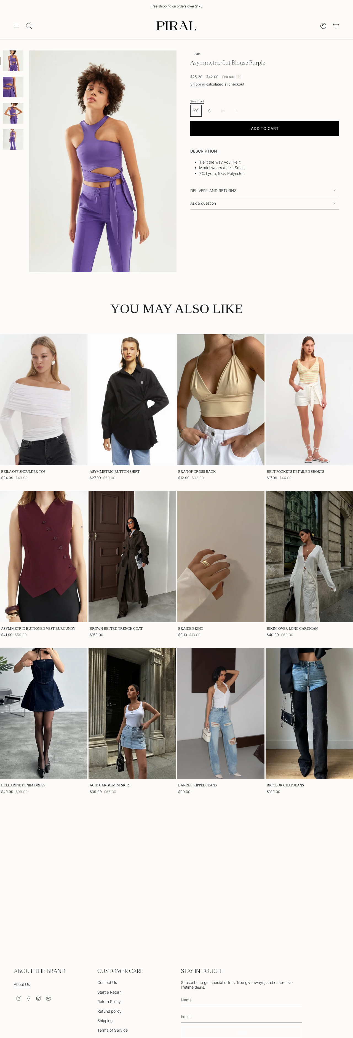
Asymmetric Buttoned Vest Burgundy (38, 628)
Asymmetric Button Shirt (115, 471)
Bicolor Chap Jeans (285, 785)
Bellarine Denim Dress (23, 785)
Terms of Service (112, 1030)
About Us (22, 984)
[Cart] (336, 26)
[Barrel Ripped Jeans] (220, 713)
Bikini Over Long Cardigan (292, 628)
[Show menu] (16, 26)
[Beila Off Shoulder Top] (43, 400)
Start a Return (109, 992)
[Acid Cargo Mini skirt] (132, 713)
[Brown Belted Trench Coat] (132, 556)
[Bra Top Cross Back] (220, 400)
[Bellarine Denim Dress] (43, 713)
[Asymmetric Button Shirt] (132, 400)
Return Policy (109, 1001)
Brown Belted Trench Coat (116, 628)
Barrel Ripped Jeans (197, 785)
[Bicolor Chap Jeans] (309, 713)
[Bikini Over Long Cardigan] (309, 556)
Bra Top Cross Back (197, 471)
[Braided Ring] (220, 556)
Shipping (197, 84)
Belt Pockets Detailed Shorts (295, 471)
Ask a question (203, 203)
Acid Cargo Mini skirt (110, 785)
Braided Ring (190, 628)
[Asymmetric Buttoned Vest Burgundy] (43, 556)
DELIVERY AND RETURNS (213, 190)
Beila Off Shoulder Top (23, 471)
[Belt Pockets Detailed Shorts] (309, 400)
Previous (28, 161)
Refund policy (109, 1011)
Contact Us (107, 982)
